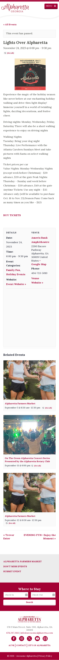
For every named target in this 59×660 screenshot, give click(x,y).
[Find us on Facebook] (13, 638)
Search (29, 602)
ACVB (11, 645)
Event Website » (16, 284)
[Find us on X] (29, 638)
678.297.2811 (12, 632)
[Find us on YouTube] (37, 638)
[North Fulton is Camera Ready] (45, 638)
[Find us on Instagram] (21, 638)
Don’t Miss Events (15, 566)
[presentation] (29, 380)
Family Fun (13, 270)
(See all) (10, 53)
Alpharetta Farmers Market (20, 403)
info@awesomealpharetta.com (37, 632)
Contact (21, 645)
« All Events (9, 24)
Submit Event (12, 571)
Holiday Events (15, 274)
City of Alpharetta (39, 645)
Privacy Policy (45, 656)
